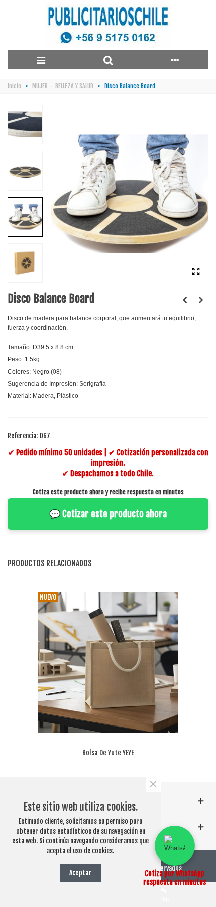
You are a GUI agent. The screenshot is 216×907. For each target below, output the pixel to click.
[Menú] (41, 59)
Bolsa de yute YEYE (108, 752)
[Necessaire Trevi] (200, 299)
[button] (175, 846)
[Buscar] (107, 59)
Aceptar (80, 872)
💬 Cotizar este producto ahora (108, 513)
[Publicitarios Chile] (108, 25)
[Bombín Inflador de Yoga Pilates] (184, 299)
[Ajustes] (175, 59)
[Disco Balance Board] (195, 271)
